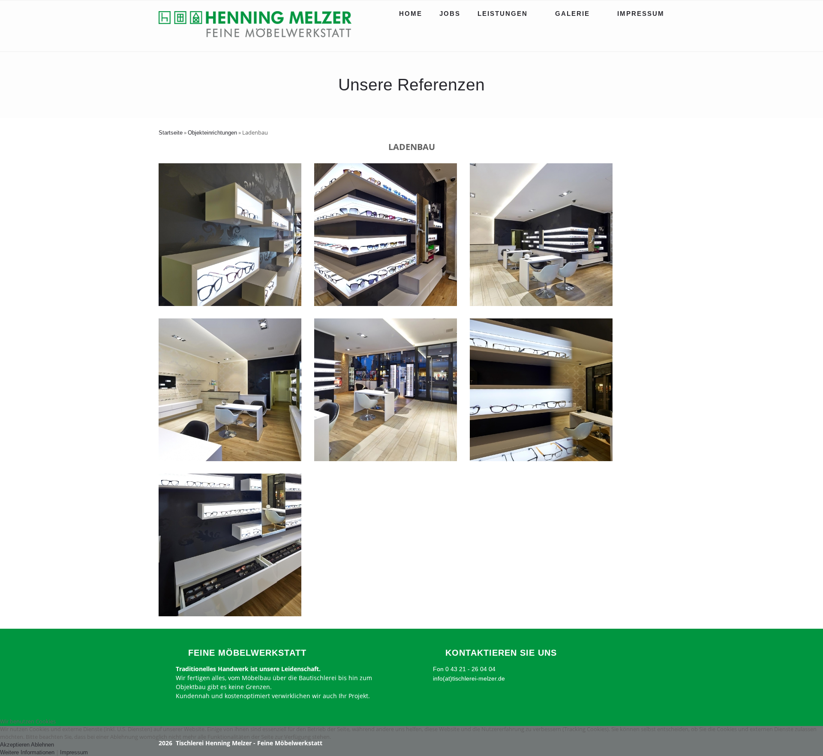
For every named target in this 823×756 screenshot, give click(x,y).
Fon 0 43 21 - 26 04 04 (464, 669)
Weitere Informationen (27, 752)
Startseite (171, 132)
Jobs (449, 13)
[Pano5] (541, 304)
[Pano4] (230, 459)
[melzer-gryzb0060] (230, 614)
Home (410, 13)
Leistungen (503, 13)
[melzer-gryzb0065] (541, 459)
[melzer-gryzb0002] (385, 304)
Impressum (640, 13)
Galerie (572, 13)
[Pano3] (385, 459)
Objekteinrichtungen (212, 132)
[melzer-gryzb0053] (230, 304)
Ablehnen (42, 744)
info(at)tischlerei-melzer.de (469, 678)
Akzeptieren (15, 744)
